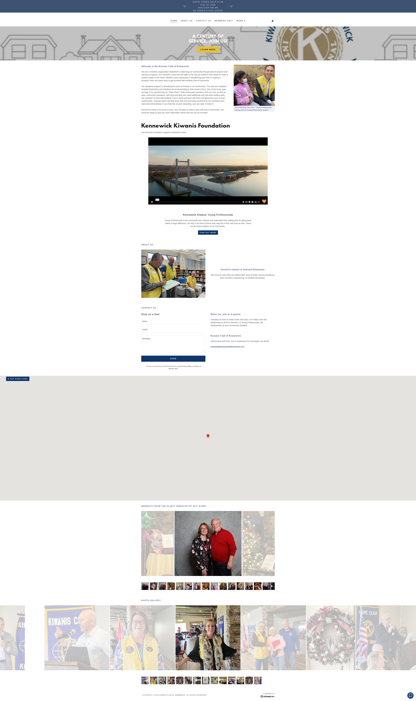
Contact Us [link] (203, 21)
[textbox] (173, 321)
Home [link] (174, 21)
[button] (241, 20)
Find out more (208, 232)
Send (173, 359)
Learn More (208, 49)
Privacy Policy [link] (187, 366)
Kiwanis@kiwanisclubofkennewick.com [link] (227, 347)
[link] (268, 696)
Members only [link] (224, 21)
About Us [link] (187, 21)
